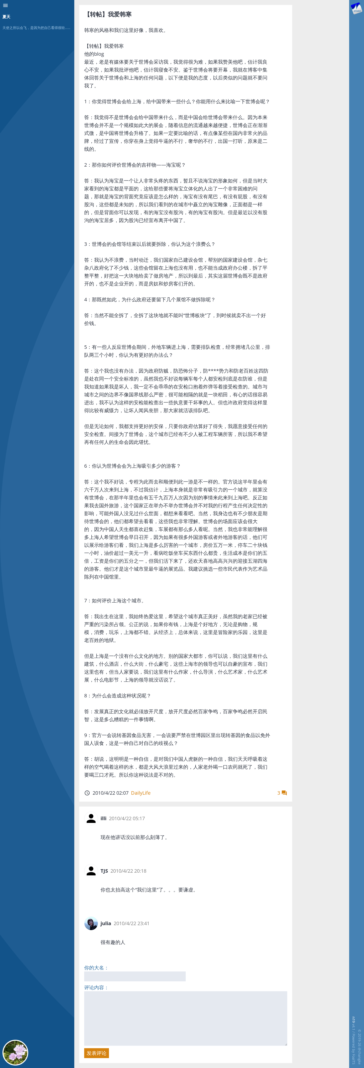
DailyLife (141, 792)
